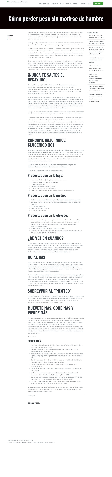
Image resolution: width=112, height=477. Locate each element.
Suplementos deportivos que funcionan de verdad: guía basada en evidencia (95, 78)
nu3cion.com (51, 442)
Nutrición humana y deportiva (24, 442)
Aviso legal (9, 440)
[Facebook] (7, 38)
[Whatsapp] (10, 38)
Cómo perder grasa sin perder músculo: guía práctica (95, 60)
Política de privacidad (18, 440)
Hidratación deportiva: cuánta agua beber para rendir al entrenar (96, 89)
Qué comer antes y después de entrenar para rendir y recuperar (95, 68)
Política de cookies (29, 440)
